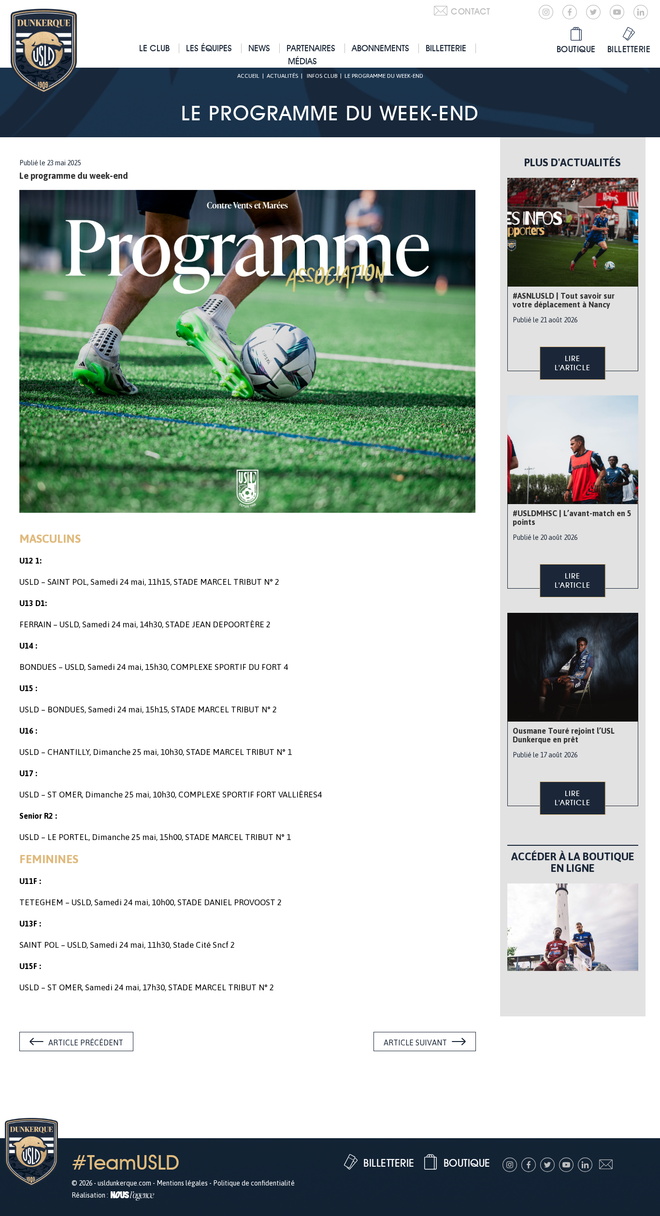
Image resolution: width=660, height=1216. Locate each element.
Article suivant (415, 1042)
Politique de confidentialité (254, 1183)
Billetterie (446, 48)
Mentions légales (182, 1183)
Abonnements (380, 48)
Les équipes (209, 48)
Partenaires (311, 48)
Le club (154, 48)
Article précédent (85, 1042)
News (259, 48)
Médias (302, 61)
